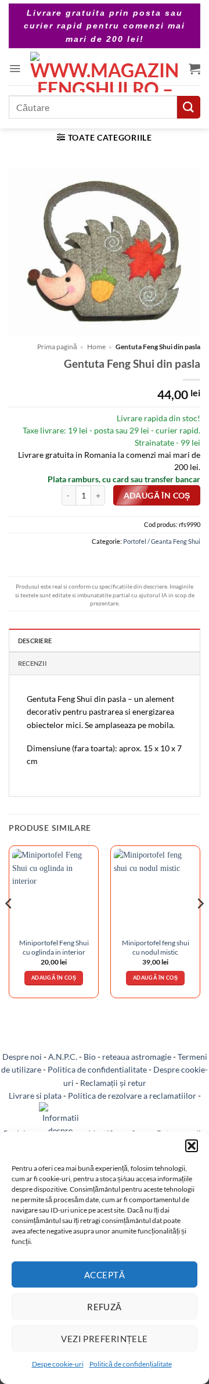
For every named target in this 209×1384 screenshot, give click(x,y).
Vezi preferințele (104, 1338)
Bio (90, 1057)
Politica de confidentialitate (97, 1069)
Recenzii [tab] (32, 663)
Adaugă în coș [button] (53, 977)
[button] (191, 1146)
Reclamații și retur (113, 1083)
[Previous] (9, 926)
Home (96, 346)
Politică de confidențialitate (130, 1364)
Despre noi (22, 1057)
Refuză (104, 1306)
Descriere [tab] (35, 640)
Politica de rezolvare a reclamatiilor (132, 1095)
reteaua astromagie (136, 1057)
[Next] (200, 926)
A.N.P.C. (62, 1057)
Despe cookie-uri (58, 1364)
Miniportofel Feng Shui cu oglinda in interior (54, 947)
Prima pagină (57, 346)
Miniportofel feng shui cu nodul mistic (155, 947)
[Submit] (188, 107)
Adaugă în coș (157, 495)
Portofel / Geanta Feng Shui (161, 541)
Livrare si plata (35, 1095)
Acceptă (104, 1275)
